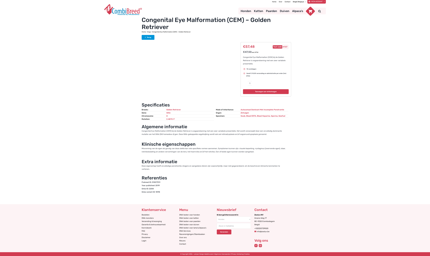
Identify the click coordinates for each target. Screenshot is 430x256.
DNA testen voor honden (189, 215)
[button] (319, 11)
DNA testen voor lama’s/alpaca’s (192, 228)
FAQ (143, 231)
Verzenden (224, 232)
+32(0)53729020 (261, 228)
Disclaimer (146, 237)
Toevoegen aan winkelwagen (266, 92)
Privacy (145, 234)
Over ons (183, 237)
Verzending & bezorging (152, 221)
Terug (149, 37)
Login (144, 241)
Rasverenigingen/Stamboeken (192, 234)
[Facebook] (256, 245)
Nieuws (182, 241)
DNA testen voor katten (189, 218)
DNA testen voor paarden (189, 221)
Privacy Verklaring (237, 254)
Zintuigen (245, 113)
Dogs (149, 32)
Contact (182, 244)
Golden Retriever (173, 110)
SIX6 (168, 113)
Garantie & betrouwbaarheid (154, 224)
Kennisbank (147, 228)
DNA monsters (148, 218)
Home (144, 32)
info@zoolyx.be (263, 231)
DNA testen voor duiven (189, 224)
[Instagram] (260, 245)
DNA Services (185, 231)
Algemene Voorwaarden (222, 254)
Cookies (247, 254)
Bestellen (145, 215)
